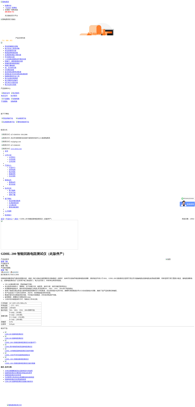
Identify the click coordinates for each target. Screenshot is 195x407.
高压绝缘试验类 (14, 201)
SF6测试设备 (9, 70)
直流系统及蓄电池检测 (13, 72)
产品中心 (8, 165)
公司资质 (12, 159)
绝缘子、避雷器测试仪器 (14, 61)
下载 (6, 261)
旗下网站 (8, 198)
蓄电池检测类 (14, 207)
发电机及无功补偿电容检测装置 (16, 74)
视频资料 (12, 174)
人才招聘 (8, 211)
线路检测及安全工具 (12, 76)
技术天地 (12, 192)
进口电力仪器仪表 (11, 82)
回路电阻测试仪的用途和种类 (15, 379)
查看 (2, 261)
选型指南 (12, 170)
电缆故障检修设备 (11, 53)
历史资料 (12, 176)
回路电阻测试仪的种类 (13, 375)
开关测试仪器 (10, 57)
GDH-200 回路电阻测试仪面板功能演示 (19, 381)
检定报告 (12, 172)
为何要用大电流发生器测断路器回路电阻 (19, 377)
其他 (16, 219)
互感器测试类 (14, 203)
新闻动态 (8, 180)
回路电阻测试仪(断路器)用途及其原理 (18, 373)
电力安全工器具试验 (12, 48)
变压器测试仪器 (10, 50)
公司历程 (12, 161)
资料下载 (12, 195)
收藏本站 (8, 5)
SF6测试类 (12, 205)
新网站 (14, 8)
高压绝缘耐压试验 (11, 46)
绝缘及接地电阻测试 (12, 63)
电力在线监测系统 (11, 78)
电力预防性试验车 (11, 80)
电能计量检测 (10, 65)
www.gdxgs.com (16, 149)
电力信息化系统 (10, 85)
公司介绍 (8, 155)
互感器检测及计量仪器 (13, 55)
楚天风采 (12, 184)
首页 (6, 151)
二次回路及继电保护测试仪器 (15, 59)
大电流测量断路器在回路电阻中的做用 (18, 371)
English (8, 8)
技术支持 (8, 188)
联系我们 (8, 215)
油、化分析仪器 (10, 67)
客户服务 (12, 190)
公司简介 (12, 157)
